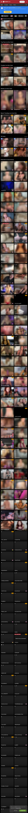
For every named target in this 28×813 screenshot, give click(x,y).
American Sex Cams (8, 18)
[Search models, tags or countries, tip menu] (26, 5)
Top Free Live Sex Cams (7, 42)
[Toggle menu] (1, 2)
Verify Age (7, 11)
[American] (11, 16)
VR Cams (3, 136)
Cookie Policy (18, 808)
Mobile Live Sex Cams (6, 88)
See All (25, 19)
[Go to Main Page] (8, 1)
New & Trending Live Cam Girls (9, 113)
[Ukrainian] (15, 16)
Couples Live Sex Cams (7, 65)
